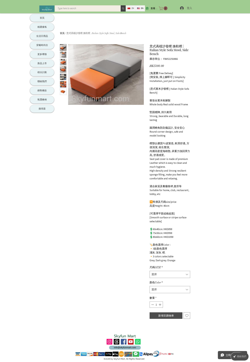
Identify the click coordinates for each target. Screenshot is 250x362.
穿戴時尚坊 (42, 45)
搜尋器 (42, 108)
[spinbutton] (156, 305)
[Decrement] (152, 305)
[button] (163, 8)
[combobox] (170, 274)
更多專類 (42, 54)
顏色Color (156, 282)
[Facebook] (123, 342)
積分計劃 (42, 72)
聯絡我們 (42, 81)
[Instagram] (109, 342)
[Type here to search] (123, 8)
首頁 (62, 33)
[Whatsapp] (138, 342)
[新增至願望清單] (187, 315)
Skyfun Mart (125, 336)
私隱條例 (42, 99)
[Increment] (160, 305)
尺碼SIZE (156, 267)
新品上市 (42, 63)
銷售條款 (42, 90)
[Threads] (116, 342)
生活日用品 (42, 36)
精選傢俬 (42, 27)
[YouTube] (131, 342)
